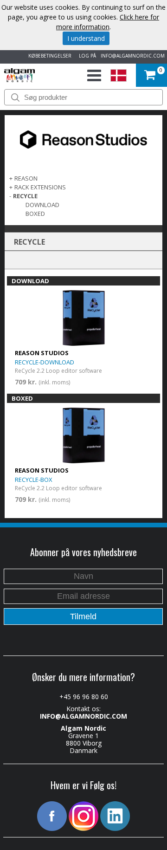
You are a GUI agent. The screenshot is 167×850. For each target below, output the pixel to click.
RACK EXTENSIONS (40, 187)
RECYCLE (25, 196)
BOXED (35, 213)
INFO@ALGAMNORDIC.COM (133, 55)
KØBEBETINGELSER (48, 55)
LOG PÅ (86, 55)
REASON (26, 178)
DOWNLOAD (42, 205)
